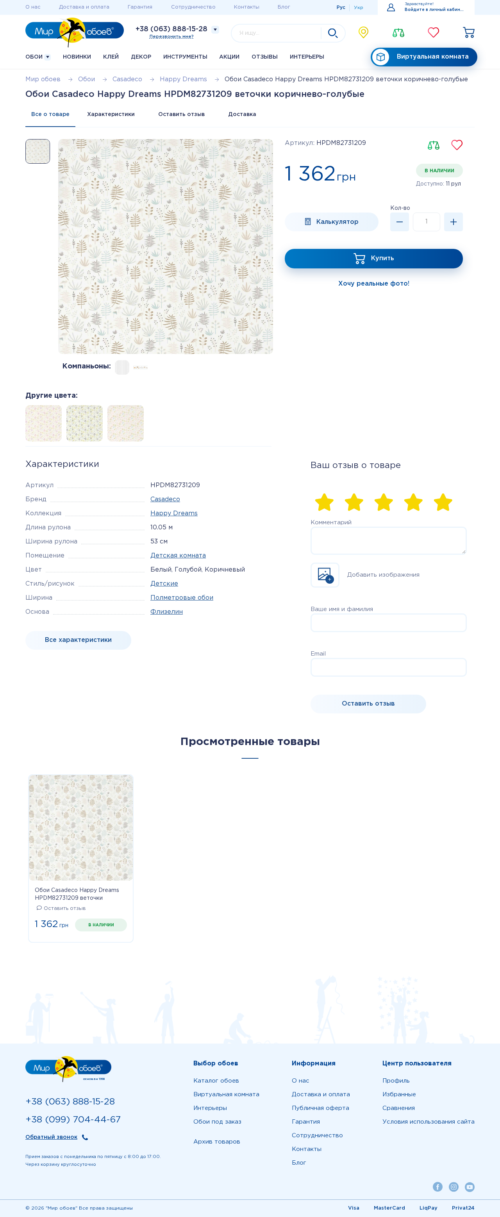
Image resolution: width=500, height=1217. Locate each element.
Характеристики (111, 114)
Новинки (77, 57)
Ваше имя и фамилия (342, 609)
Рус (341, 7)
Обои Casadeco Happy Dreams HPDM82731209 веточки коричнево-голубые (77, 895)
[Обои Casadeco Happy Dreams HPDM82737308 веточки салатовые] (82, 425)
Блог (284, 7)
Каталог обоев (216, 1080)
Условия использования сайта (428, 1121)
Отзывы (265, 57)
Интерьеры (307, 57)
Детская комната (178, 556)
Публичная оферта (320, 1108)
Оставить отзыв (181, 114)
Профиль (396, 1080)
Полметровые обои (181, 598)
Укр (358, 7)
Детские (164, 584)
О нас (33, 7)
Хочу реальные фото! (373, 284)
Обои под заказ (217, 1121)
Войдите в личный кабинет (435, 10)
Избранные (399, 1094)
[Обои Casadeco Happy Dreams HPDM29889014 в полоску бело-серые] (122, 367)
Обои (34, 57)
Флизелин (166, 612)
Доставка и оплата (84, 7)
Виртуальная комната (433, 57)
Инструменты (185, 57)
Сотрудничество (193, 7)
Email (318, 653)
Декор (141, 57)
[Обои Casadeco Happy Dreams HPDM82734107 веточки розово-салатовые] (123, 425)
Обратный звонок (51, 1137)
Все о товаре (50, 114)
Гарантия (140, 7)
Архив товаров (216, 1141)
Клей (111, 57)
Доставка (242, 114)
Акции (229, 57)
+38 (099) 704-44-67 (73, 1120)
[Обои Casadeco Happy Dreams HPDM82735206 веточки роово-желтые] (41, 425)
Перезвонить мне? (172, 37)
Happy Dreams (174, 513)
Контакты (246, 7)
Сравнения (398, 1108)
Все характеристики (78, 640)
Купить (382, 258)
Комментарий (331, 522)
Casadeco (165, 499)
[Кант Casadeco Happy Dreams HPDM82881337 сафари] (140, 367)
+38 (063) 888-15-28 (171, 29)
